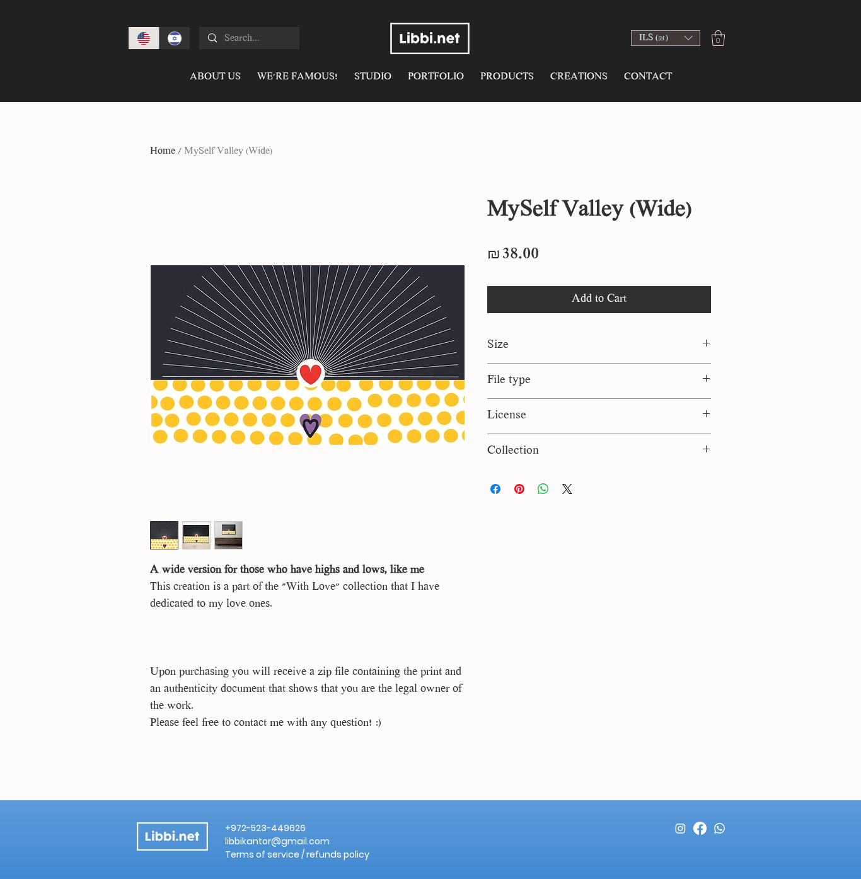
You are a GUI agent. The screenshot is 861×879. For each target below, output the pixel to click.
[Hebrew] (174, 38)
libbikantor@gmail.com (277, 841)
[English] (144, 38)
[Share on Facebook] (495, 489)
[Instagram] (680, 828)
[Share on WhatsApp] (543, 489)
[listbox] (665, 38)
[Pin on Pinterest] (519, 489)
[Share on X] (567, 489)
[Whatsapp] (719, 828)
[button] (665, 38)
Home (162, 152)
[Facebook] (700, 828)
